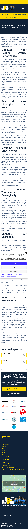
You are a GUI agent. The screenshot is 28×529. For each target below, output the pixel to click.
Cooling (3, 442)
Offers (3, 454)
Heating (3, 440)
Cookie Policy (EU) (6, 456)
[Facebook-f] (2, 515)
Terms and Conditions (6, 525)
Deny (14, 267)
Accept (14, 263)
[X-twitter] (7, 515)
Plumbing (4, 446)
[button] (26, 253)
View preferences (14, 271)
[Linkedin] (10, 515)
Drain (3, 448)
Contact (3, 452)
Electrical (4, 450)
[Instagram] (5, 515)
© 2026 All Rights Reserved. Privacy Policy (11, 523)
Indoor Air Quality (5, 444)
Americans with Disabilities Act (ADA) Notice (12, 526)
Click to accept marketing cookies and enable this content (14, 483)
